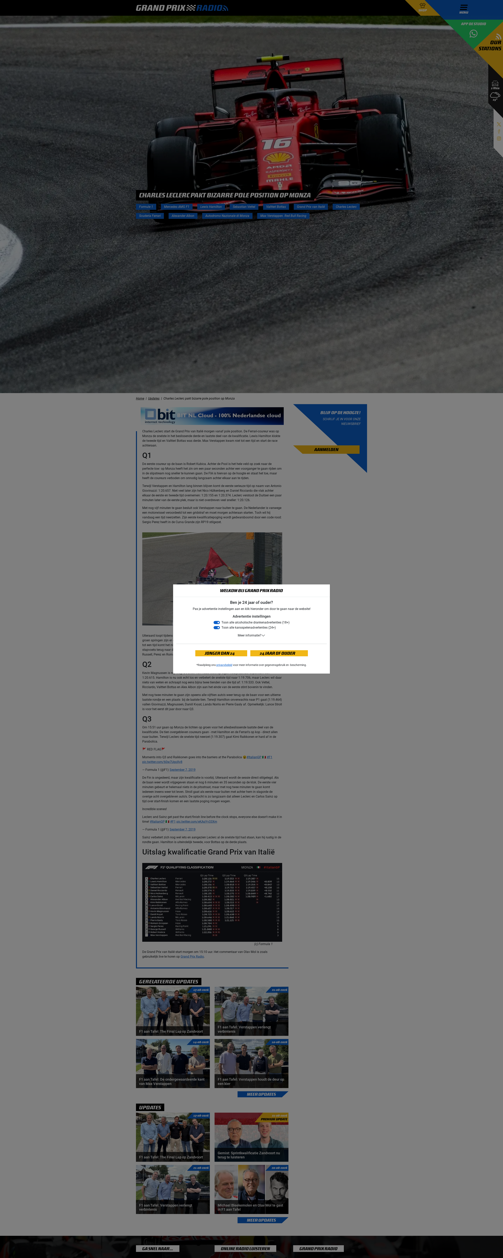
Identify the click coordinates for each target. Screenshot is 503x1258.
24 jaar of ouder (277, 653)
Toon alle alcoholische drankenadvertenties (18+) (255, 622)
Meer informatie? (249, 635)
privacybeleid (224, 665)
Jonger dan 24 (220, 653)
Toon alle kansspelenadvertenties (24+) (248, 627)
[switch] (217, 622)
